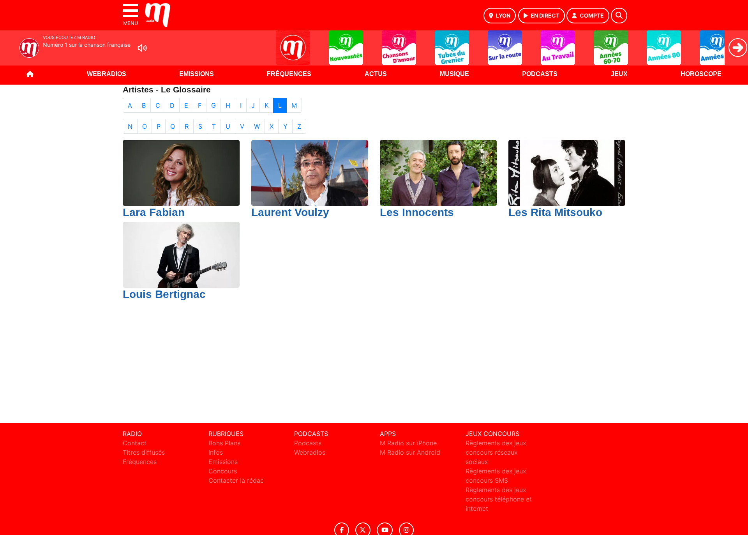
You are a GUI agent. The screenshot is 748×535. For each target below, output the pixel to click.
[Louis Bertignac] (181, 254)
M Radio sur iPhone (408, 443)
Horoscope (701, 74)
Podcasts (539, 74)
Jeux (619, 74)
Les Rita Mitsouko (555, 212)
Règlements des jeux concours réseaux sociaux (496, 452)
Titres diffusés (144, 452)
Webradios (106, 74)
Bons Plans (224, 443)
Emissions (196, 74)
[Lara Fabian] (181, 172)
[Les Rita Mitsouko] (566, 172)
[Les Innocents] (438, 172)
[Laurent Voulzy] (309, 172)
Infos (215, 452)
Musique (454, 74)
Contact (134, 443)
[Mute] (142, 48)
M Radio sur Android (410, 452)
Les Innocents (417, 212)
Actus (376, 74)
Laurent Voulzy (290, 212)
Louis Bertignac (164, 294)
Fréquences (289, 74)
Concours (222, 471)
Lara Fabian (154, 212)
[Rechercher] (619, 15)
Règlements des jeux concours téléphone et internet (499, 499)
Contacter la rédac (236, 480)
